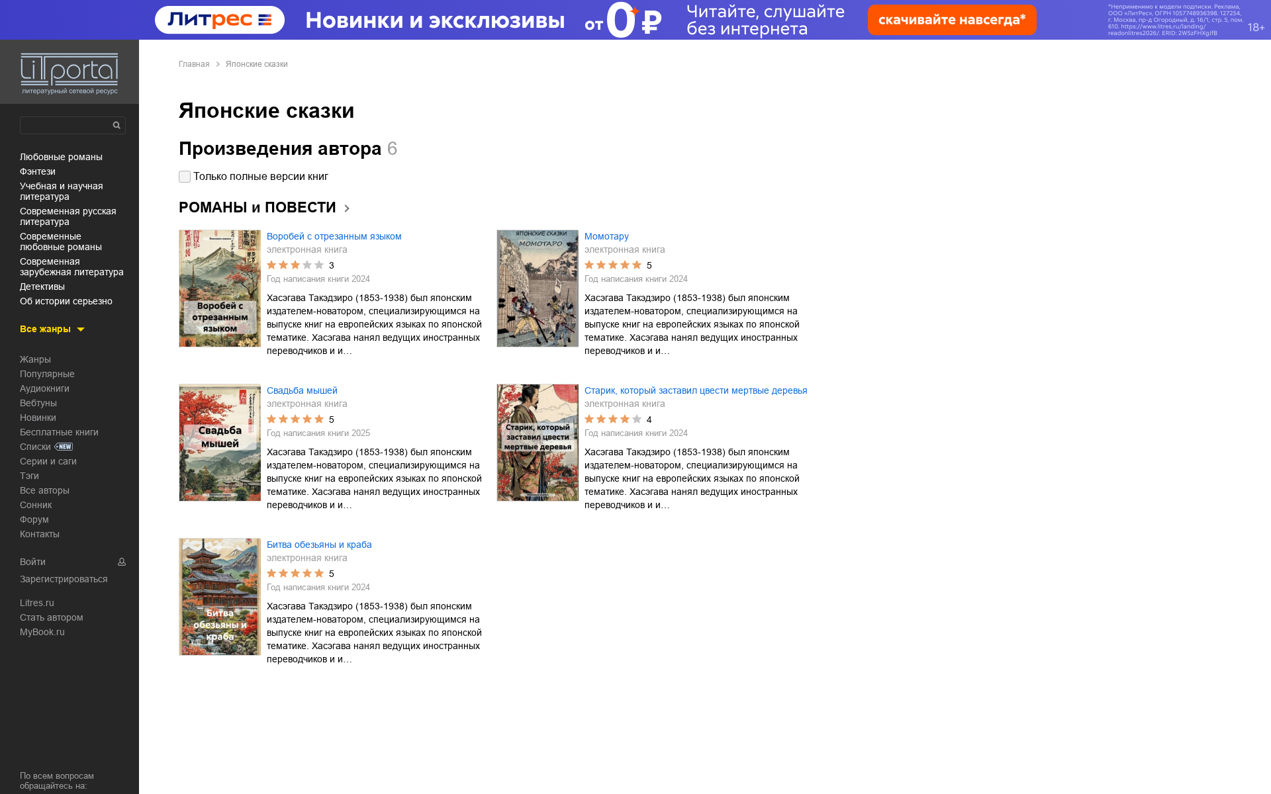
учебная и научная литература (61, 191)
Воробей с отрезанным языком (334, 236)
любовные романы (61, 157)
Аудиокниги (45, 388)
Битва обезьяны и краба (319, 544)
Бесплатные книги (59, 432)
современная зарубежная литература (72, 266)
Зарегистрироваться (64, 579)
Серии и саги (48, 461)
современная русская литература (68, 216)
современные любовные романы (61, 241)
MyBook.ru (42, 632)
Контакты (40, 534)
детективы (42, 286)
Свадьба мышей (302, 390)
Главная (194, 64)
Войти (33, 561)
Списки (35, 446)
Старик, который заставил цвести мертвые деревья (696, 390)
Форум (34, 519)
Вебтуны (38, 403)
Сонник (36, 505)
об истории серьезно (66, 301)
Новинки (38, 417)
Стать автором (51, 617)
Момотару (607, 236)
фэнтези (38, 171)
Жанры (35, 359)
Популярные (47, 374)
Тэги (29, 475)
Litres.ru (37, 602)
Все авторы (45, 490)
